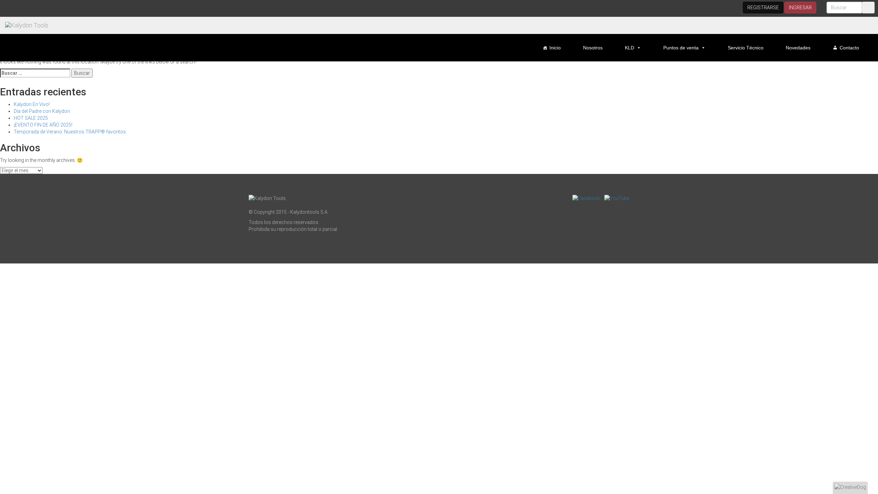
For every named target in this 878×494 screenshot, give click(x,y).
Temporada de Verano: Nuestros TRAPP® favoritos (70, 131)
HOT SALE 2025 (31, 118)
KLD (629, 47)
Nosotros (593, 47)
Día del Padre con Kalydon (42, 111)
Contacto (849, 47)
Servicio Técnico (745, 47)
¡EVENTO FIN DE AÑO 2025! (43, 125)
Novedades (798, 47)
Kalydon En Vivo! (32, 104)
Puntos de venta (681, 47)
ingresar (800, 7)
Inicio (555, 47)
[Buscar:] (35, 73)
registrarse (763, 7)
